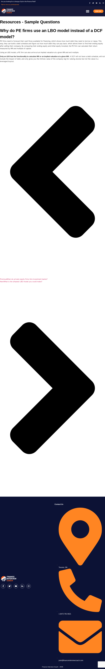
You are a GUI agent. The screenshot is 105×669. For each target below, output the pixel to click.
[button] (87, 11)
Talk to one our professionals (10, 4)
